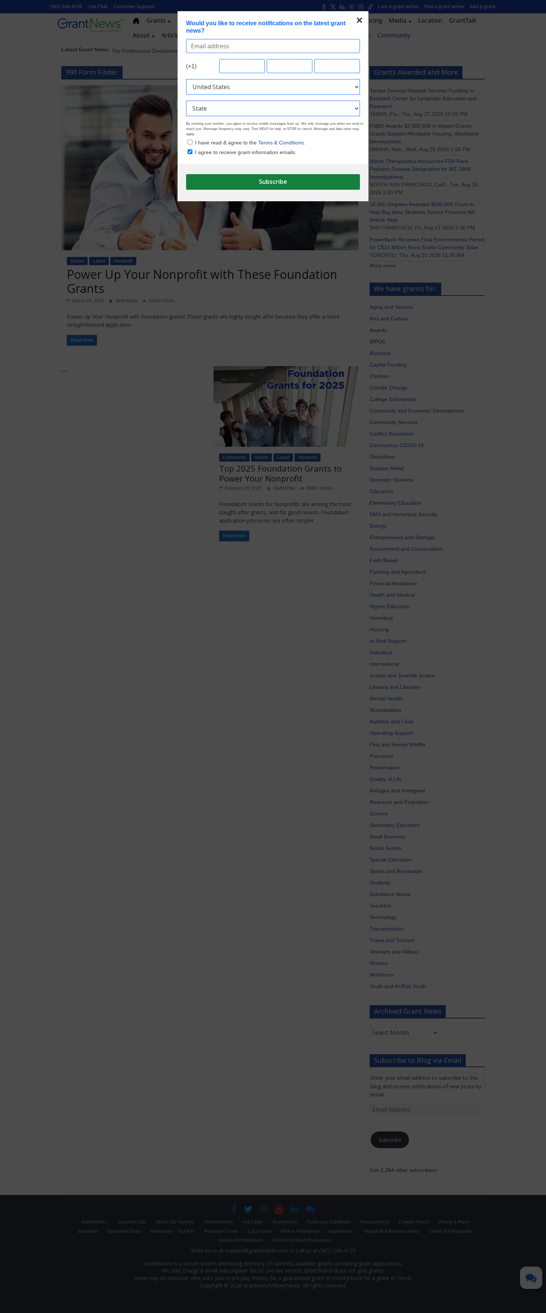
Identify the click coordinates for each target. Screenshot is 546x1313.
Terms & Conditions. (281, 143)
